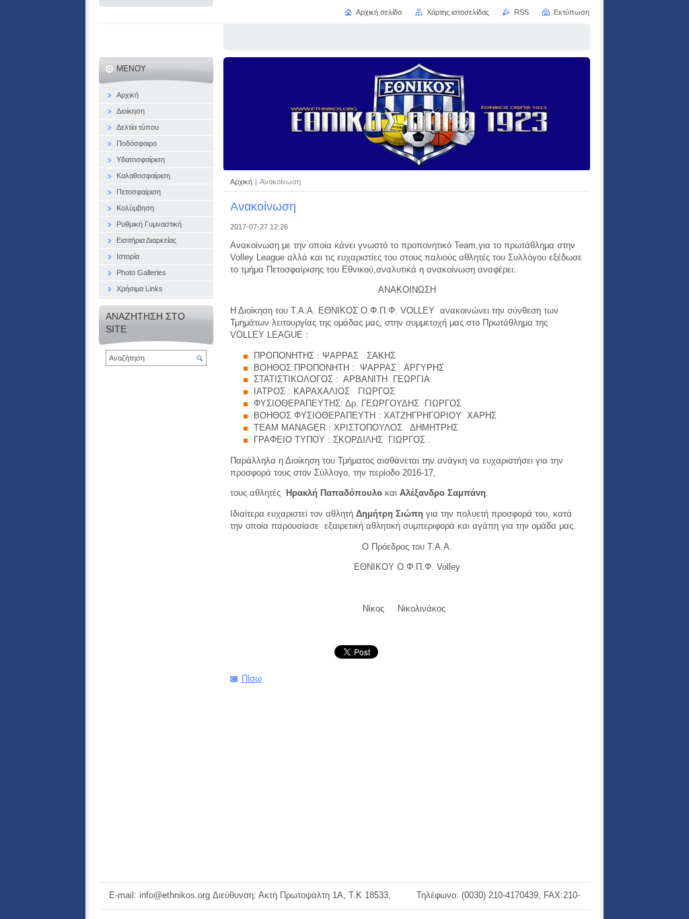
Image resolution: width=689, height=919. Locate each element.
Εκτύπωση (571, 12)
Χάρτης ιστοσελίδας (458, 12)
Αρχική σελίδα (379, 12)
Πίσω (252, 678)
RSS (521, 12)
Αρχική (242, 182)
